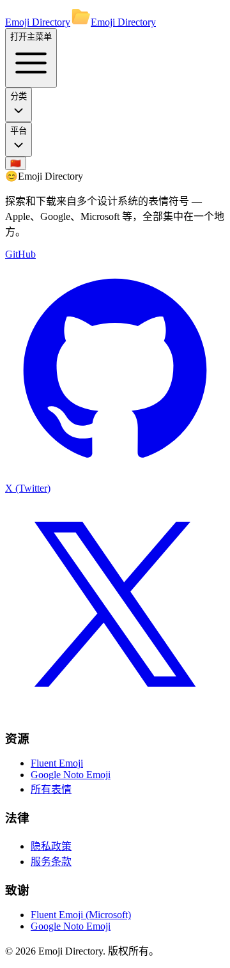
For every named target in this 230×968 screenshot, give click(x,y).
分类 (18, 96)
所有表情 (51, 789)
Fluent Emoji (57, 763)
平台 (18, 131)
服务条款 (51, 861)
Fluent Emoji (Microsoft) (81, 914)
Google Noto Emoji (71, 774)
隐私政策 (51, 846)
